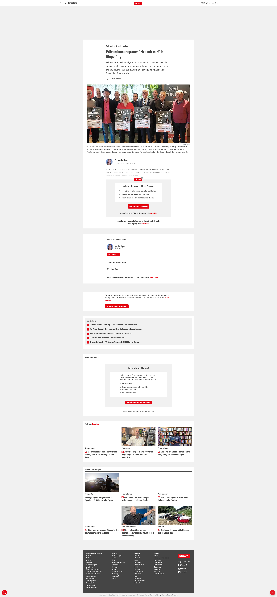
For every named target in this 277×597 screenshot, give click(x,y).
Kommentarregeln (91, 565)
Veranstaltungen (159, 574)
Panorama (137, 578)
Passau (114, 578)
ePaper (156, 555)
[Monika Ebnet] (109, 162)
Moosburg (115, 574)
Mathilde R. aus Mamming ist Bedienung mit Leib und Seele (136, 499)
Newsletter (89, 562)
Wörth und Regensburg (118, 562)
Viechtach (115, 567)
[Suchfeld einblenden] (65, 3)
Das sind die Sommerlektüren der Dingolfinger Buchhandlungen (174, 453)
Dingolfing (72, 3)
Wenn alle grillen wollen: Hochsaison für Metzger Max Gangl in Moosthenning (138, 533)
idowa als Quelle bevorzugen (117, 306)
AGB (118, 595)
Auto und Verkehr (139, 581)
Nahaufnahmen (139, 571)
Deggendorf (115, 576)
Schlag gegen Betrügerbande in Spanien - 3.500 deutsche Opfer (99, 499)
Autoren (88, 555)
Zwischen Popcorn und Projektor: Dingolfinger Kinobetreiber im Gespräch (137, 454)
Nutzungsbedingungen (128, 595)
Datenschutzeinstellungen (170, 595)
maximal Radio (90, 578)
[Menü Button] (60, 3)
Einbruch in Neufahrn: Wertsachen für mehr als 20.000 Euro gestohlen (114, 342)
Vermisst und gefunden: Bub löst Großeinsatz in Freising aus (111, 333)
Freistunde (137, 569)
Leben (136, 576)
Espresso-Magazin (91, 587)
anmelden (153, 213)
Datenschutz (111, 595)
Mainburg (114, 569)
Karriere (88, 560)
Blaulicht (137, 558)
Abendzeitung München (93, 574)
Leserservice (158, 562)
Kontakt (88, 558)
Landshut (114, 558)
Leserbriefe (89, 567)
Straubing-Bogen (117, 555)
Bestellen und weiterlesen (138, 206)
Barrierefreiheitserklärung (153, 595)
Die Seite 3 (137, 562)
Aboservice (157, 560)
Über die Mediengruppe (93, 569)
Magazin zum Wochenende (94, 571)
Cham (113, 560)
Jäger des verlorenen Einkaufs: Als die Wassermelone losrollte (101, 531)
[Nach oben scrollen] (272, 592)
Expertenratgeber (91, 585)
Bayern (136, 555)
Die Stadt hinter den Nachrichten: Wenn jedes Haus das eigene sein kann (101, 454)
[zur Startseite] (184, 555)
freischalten (145, 224)
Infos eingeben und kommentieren (138, 402)
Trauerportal (157, 567)
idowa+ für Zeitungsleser (161, 558)
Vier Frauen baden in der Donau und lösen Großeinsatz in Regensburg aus (116, 329)
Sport (136, 560)
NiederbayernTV (91, 581)
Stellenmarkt (158, 565)
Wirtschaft (137, 574)
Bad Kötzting (115, 565)
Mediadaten (140, 595)
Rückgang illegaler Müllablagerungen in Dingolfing (174, 531)
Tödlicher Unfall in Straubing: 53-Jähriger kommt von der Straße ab (113, 325)
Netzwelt (137, 583)
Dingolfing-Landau (117, 571)
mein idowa (154, 277)
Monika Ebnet (122, 160)
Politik (136, 567)
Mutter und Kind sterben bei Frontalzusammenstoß (108, 338)
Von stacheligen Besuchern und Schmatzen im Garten (173, 499)
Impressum (102, 595)
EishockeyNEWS (91, 576)
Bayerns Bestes (90, 583)
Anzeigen (157, 569)
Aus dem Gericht (139, 565)
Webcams (157, 571)
